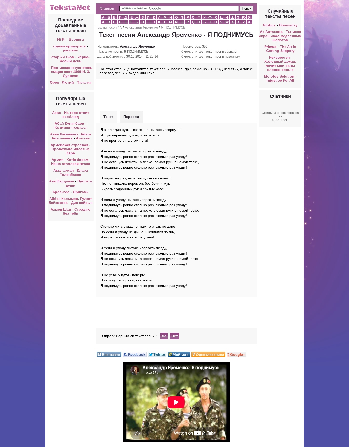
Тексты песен (106, 27)
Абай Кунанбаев (69, 123)
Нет (174, 336)
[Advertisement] (176, 94)
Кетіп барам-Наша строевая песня (70, 162)
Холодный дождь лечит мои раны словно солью (280, 65)
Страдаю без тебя (76, 211)
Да (164, 336)
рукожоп (70, 50)
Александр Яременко (141, 27)
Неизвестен (279, 57)
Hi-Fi (61, 39)
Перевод (131, 117)
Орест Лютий (62, 82)
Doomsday (288, 25)
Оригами (81, 192)
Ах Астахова (271, 32)
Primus (270, 47)
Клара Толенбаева (74, 172)
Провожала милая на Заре (71, 151)
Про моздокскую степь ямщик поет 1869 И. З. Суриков (71, 72)
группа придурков (69, 46)
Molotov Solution (279, 76)
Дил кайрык (81, 203)
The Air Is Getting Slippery (281, 49)
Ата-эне (83, 138)
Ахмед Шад (61, 209)
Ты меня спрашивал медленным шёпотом (280, 36)
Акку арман (63, 170)
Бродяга (76, 39)
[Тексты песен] (71, 10)
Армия (57, 160)
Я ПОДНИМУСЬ (173, 27)
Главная (107, 8)
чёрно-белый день (75, 59)
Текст (108, 117)
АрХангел (60, 192)
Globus (269, 25)
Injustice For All (280, 80)
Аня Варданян (62, 181)
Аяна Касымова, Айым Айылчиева (70, 136)
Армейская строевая (69, 145)
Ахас (56, 113)
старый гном (62, 57)
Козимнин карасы (71, 127)
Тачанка (84, 82)
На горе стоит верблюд (75, 115)
